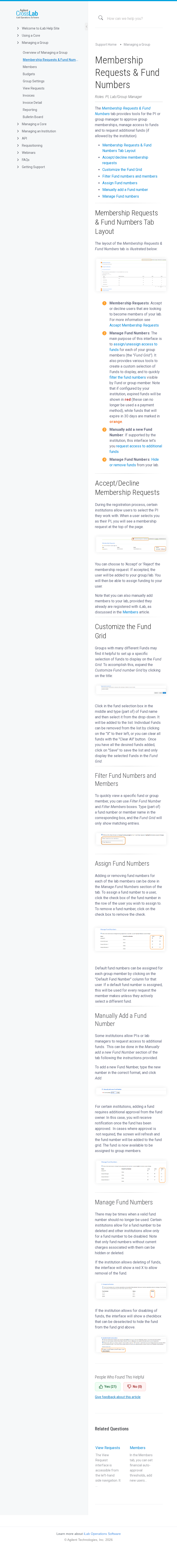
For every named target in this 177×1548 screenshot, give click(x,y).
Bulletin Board (33, 117)
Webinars (28, 153)
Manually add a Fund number (125, 189)
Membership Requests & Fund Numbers (51, 60)
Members (30, 67)
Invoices (29, 95)
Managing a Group (34, 43)
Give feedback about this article (118, 1397)
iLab (47, 14)
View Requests (33, 88)
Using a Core (30, 35)
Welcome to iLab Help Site (40, 28)
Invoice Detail (32, 102)
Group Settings (33, 81)
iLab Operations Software (102, 1534)
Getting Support (33, 167)
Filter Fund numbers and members (129, 176)
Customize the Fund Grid (122, 169)
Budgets (29, 74)
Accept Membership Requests (134, 325)
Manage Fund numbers (120, 196)
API (24, 138)
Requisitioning (31, 145)
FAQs (25, 160)
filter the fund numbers (127, 377)
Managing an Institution (38, 131)
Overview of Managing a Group (45, 52)
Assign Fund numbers (119, 183)
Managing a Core (34, 124)
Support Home (106, 44)
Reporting (30, 110)
